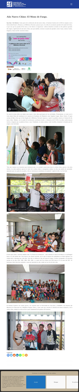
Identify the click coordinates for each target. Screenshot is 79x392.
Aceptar (36, 382)
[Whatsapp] (20, 355)
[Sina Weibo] (23, 355)
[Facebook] (8, 355)
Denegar (56, 382)
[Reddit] (14, 355)
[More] (26, 355)
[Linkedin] (17, 355)
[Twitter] (11, 355)
